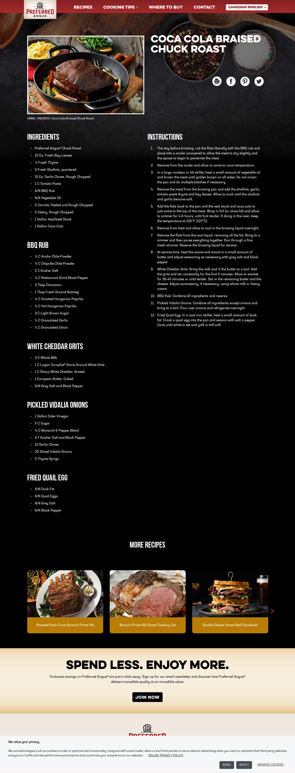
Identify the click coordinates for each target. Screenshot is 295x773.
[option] (65, 601)
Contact (204, 8)
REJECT (244, 765)
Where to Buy (166, 8)
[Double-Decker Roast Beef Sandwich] (230, 593)
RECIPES (43, 118)
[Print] (217, 81)
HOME (31, 118)
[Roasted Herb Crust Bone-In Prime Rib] (65, 593)
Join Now (147, 698)
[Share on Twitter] (259, 81)
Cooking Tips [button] (119, 8)
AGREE (227, 765)
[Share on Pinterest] (245, 81)
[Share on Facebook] (231, 81)
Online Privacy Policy (166, 755)
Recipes (83, 8)
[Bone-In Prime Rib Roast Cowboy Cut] (148, 593)
